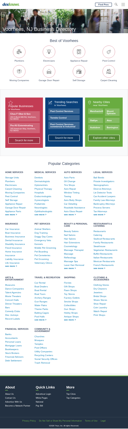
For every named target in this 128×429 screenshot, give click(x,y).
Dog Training (40, 233)
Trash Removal (42, 363)
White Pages (42, 398)
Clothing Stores (101, 285)
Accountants (11, 338)
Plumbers (19, 60)
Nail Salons (69, 235)
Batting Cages (41, 313)
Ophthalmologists (43, 211)
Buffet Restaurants (103, 254)
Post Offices (40, 347)
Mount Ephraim (111, 112)
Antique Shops (71, 316)
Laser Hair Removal (74, 265)
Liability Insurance (14, 259)
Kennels (38, 244)
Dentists (38, 177)
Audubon (95, 127)
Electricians (49, 60)
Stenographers (101, 185)
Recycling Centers (43, 355)
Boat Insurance (13, 233)
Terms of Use (91, 421)
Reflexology (70, 257)
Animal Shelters (42, 229)
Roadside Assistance (74, 207)
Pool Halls (39, 316)
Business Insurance (15, 236)
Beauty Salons (71, 231)
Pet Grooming (41, 259)
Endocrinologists (42, 196)
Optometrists (40, 185)
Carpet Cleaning (109, 80)
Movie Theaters (13, 296)
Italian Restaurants (103, 257)
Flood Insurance (13, 248)
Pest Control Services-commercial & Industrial (62, 125)
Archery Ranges (42, 298)
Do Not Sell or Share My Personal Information (60, 421)
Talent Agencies (13, 292)
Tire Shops (69, 185)
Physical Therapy (43, 189)
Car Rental (39, 283)
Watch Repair (100, 311)
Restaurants (100, 231)
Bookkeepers (11, 349)
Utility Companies (43, 351)
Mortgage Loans (13, 345)
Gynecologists (41, 200)
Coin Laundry (100, 307)
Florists (67, 283)
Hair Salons (70, 239)
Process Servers (102, 207)
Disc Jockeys (11, 315)
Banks (8, 334)
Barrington (112, 127)
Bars (7, 307)
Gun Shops (69, 309)
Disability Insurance (15, 244)
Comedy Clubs (12, 311)
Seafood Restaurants (104, 239)
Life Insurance (12, 263)
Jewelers (98, 292)
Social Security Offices (45, 359)
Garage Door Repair (49, 80)
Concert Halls (12, 300)
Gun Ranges (40, 301)
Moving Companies (19, 80)
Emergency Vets (42, 240)
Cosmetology (70, 246)
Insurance (10, 255)
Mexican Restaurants (104, 261)
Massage (68, 254)
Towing (67, 196)
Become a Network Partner (17, 406)
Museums (10, 285)
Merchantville (96, 111)
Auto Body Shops (72, 200)
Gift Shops (69, 286)
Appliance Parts (13, 211)
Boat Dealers (41, 286)
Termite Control (58, 117)
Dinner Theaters (13, 303)
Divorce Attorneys (102, 189)
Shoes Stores (100, 300)
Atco (109, 120)
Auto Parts (69, 177)
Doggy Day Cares (43, 236)
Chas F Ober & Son (23, 116)
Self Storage (79, 80)
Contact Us (10, 398)
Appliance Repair (79, 60)
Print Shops (99, 315)
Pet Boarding (41, 251)
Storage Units (12, 177)
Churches (39, 336)
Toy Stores (69, 294)
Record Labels (12, 319)
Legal (103, 421)
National (39, 402)
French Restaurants (104, 265)
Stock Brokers (12, 353)
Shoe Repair (100, 303)
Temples (38, 344)
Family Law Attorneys (104, 200)
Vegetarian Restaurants (105, 250)
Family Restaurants (103, 242)
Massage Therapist (74, 250)
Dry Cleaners (100, 288)
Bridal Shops (100, 296)
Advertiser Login (43, 394)
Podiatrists (39, 204)
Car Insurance (12, 229)
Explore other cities (104, 138)
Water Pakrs (40, 305)
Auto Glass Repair (73, 211)
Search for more (24, 140)
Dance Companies (14, 288)
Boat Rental (40, 290)
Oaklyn (94, 120)
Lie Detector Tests (103, 192)
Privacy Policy (29, 421)
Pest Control (108, 60)
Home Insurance (13, 251)
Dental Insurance (13, 240)
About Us (9, 394)
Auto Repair (70, 189)
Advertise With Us (13, 402)
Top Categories (73, 398)
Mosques (39, 340)
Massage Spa (71, 261)
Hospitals (39, 192)
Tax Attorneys (100, 211)
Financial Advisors (14, 357)
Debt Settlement (13, 360)
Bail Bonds (99, 177)
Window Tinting (71, 192)
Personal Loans (13, 342)
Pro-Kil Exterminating (23, 128)
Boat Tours (39, 294)
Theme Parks (41, 309)
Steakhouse (100, 246)
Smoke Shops (71, 301)
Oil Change (69, 181)
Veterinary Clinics (43, 263)
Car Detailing (70, 204)
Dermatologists (42, 181)
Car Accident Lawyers (105, 196)
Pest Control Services (61, 111)
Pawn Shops (70, 290)
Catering (98, 235)
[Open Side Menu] (123, 4)
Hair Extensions (72, 242)
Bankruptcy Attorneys (104, 204)
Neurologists (40, 207)
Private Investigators (104, 181)
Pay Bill (39, 406)
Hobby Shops (71, 313)
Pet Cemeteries (42, 255)
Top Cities (71, 394)
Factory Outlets (72, 298)
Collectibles (70, 305)
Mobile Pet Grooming (45, 248)
